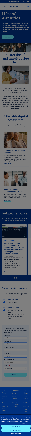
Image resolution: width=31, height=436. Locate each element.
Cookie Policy (24, 423)
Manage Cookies (16, 433)
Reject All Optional (15, 430)
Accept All (15, 426)
